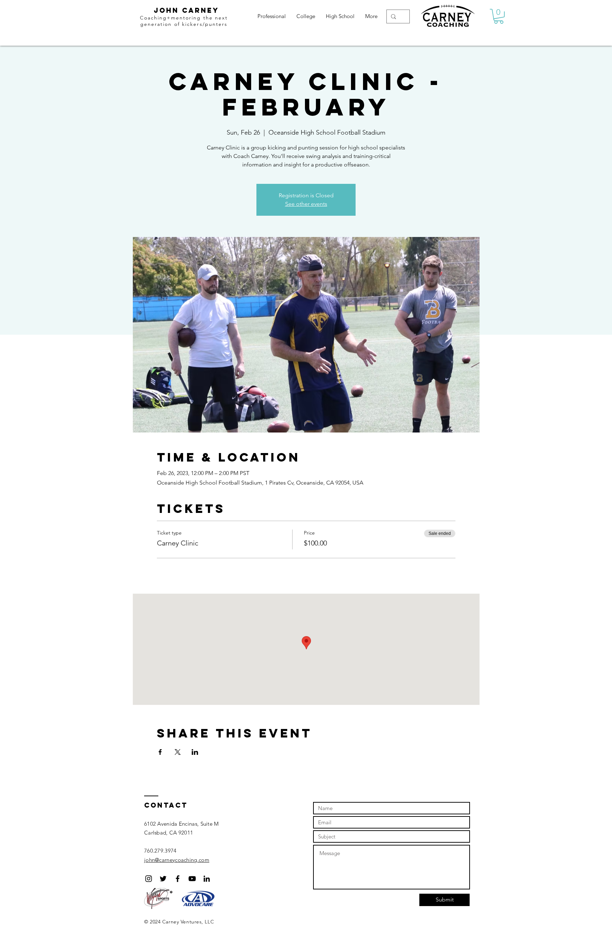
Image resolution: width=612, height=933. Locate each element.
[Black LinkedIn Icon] (206, 878)
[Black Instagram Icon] (148, 878)
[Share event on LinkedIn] (195, 752)
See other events (306, 203)
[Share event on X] (177, 752)
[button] (499, 16)
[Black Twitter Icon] (163, 878)
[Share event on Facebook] (160, 752)
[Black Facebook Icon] (177, 878)
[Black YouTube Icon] (192, 878)
